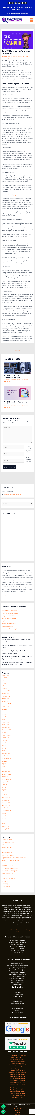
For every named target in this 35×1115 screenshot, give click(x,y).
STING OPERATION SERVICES (9, 878)
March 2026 (5, 688)
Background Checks (7, 839)
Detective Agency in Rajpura (17, 1088)
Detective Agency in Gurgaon (17, 1069)
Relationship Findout (7, 876)
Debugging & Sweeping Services (17, 974)
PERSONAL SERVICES (7, 865)
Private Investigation (7, 873)
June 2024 (4, 743)
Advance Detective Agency (9, 195)
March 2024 (5, 750)
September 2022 (6, 779)
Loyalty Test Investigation (8, 621)
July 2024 (4, 740)
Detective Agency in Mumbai (17, 1059)
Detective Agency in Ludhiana (17, 1061)
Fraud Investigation (7, 852)
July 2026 (4, 678)
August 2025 (5, 706)
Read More (5, 596)
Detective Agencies (18, 56)
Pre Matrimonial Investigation (10, 610)
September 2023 (6, 758)
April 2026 (4, 685)
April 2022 (4, 792)
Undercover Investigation (8, 889)
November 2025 (6, 698)
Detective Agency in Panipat (17, 1082)
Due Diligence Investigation (17, 976)
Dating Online (5, 845)
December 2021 (6, 803)
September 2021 (6, 810)
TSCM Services (6, 886)
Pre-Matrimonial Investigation (10, 871)
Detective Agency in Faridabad (17, 1065)
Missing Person (6, 863)
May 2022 (4, 790)
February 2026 (6, 691)
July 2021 (4, 813)
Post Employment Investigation (17, 969)
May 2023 (4, 763)
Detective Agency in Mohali (17, 1070)
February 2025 (6, 722)
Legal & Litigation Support (9, 623)
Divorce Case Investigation (9, 618)
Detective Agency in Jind (17, 1097)
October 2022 (5, 777)
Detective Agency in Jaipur (17, 1063)
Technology (5, 884)
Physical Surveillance (7, 626)
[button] (31, 20)
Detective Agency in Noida (18, 1067)
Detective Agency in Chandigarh (17, 1055)
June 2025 (4, 711)
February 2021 (6, 826)
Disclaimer (17, 1112)
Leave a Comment (7, 56)
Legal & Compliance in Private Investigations (14, 858)
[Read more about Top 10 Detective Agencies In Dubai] (18, 392)
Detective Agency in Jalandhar (17, 1078)
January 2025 (5, 724)
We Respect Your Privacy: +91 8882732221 (17, 8)
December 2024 (6, 727)
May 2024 (4, 745)
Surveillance (5, 881)
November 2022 (6, 774)
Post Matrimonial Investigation (10, 613)
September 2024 (6, 735)
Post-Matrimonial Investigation (10, 868)
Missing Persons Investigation (17, 978)
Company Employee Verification (17, 971)
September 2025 (6, 704)
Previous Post (17, 346)
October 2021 (5, 808)
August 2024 (5, 737)
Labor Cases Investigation (17, 980)
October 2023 (5, 756)
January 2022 (5, 800)
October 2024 (5, 732)
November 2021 (6, 805)
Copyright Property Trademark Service (17, 965)
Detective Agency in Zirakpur (17, 1074)
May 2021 (4, 818)
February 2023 (6, 769)
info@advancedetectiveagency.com (12, 494)
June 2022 (4, 787)
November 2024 (6, 730)
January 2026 (5, 693)
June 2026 (4, 680)
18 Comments (7, 379)
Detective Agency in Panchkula (17, 1072)
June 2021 (4, 816)
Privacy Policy (17, 1110)
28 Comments (7, 405)
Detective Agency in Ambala (17, 1086)
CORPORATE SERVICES (8, 842)
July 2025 (4, 709)
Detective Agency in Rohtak (17, 1095)
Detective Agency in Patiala (17, 1090)
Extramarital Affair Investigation (10, 629)
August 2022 (5, 782)
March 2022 (5, 795)
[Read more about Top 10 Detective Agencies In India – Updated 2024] (18, 368)
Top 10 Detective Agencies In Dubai (15, 402)
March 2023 (5, 766)
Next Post (17, 350)
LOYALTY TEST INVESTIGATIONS (10, 860)
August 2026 (5, 675)
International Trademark (8, 855)
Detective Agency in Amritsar (17, 1076)
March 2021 (5, 823)
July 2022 (4, 784)
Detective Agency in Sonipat (17, 1080)
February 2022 (6, 797)
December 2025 (6, 696)
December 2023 (6, 753)
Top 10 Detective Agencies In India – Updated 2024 (15, 376)
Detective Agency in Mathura (17, 1091)
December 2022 (6, 771)
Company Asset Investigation (17, 972)
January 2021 (5, 829)
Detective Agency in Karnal (17, 1084)
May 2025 (4, 714)
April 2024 (4, 748)
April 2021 (4, 821)
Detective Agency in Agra (17, 1057)
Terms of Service (17, 1108)
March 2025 (5, 719)
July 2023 (4, 761)
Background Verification (8, 616)
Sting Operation (17, 984)
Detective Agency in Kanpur (17, 1093)
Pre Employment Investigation (18, 967)
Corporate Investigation (17, 963)
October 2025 (5, 701)
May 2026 (4, 683)
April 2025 (4, 717)
